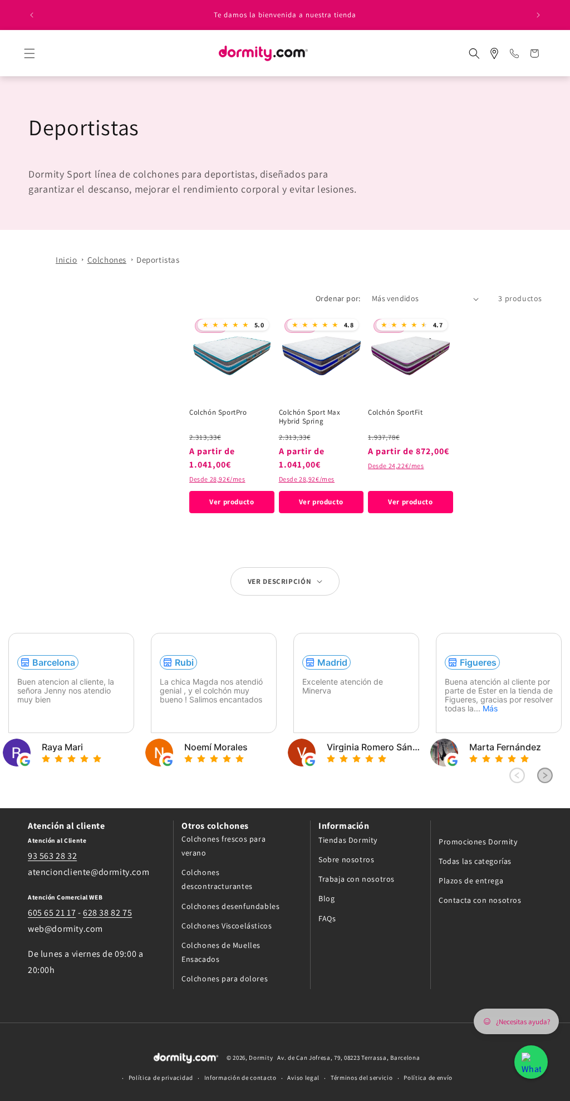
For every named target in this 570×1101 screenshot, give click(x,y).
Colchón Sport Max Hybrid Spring (310, 417)
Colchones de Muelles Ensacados (221, 952)
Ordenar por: (338, 298)
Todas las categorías (475, 861)
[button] (40, 53)
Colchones (106, 259)
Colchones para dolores (224, 979)
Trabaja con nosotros (356, 879)
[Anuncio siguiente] (538, 15)
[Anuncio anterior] (31, 15)
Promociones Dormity (478, 842)
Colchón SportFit (395, 412)
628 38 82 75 (107, 912)
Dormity (261, 1057)
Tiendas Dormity (347, 840)
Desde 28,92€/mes (217, 479)
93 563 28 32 (52, 856)
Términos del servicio (362, 1078)
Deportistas (158, 259)
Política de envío (428, 1078)
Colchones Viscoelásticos (226, 926)
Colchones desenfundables (230, 906)
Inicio (66, 259)
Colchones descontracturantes (217, 879)
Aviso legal (303, 1078)
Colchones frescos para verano (223, 846)
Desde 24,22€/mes (396, 465)
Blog (326, 898)
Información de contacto (240, 1078)
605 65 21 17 (52, 912)
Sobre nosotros (346, 859)
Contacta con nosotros (480, 900)
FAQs (327, 918)
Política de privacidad (161, 1078)
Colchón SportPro (218, 412)
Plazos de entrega (471, 881)
